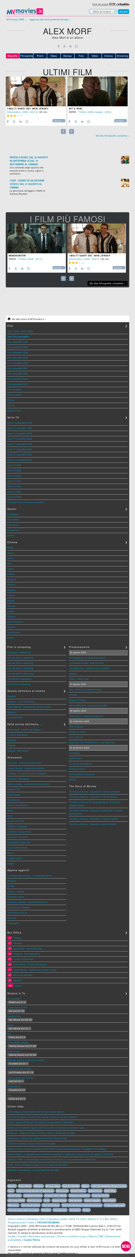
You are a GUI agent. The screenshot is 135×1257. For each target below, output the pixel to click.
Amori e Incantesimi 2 (17, 805)
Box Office (110, 1219)
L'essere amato (14, 858)
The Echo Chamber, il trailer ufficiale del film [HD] (31, 1143)
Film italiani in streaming (19, 678)
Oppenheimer (95, 1190)
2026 (16, 331)
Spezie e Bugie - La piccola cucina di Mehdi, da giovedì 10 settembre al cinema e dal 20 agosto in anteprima (60, 1154)
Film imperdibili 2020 (17, 373)
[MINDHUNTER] (36, 238)
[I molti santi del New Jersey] (36, 91)
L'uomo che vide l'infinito (19, 1068)
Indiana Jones (59, 1200)
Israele (99, 112)
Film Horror (12, 524)
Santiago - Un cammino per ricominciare (27, 773)
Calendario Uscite (57, 1219)
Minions (12, 1186)
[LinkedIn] (70, 46)
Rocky (86, 1210)
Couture (73, 673)
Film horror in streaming (19, 684)
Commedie (12, 514)
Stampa (67, 55)
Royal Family (14, 1195)
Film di (10, 400)
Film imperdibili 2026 (17, 341)
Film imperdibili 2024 (17, 352)
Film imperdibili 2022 (17, 363)
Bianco (10, 852)
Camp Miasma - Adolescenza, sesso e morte (29, 706)
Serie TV (74, 1219)
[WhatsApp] (76, 46)
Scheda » (59, 120)
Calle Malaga (13, 794)
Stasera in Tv (95, 1219)
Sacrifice (11, 740)
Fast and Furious (51, 1205)
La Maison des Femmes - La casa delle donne (29, 875)
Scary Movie (25, 1186)
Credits (12, 1236)
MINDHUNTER (17, 255)
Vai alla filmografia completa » (112, 135)
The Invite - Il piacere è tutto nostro (24, 762)
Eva (9, 1033)
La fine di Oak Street (17, 734)
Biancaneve (62, 1190)
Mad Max (46, 1210)
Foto (81, 55)
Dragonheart (13, 1051)
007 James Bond (16, 1200)
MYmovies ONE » (16, 19)
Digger (10, 863)
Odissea (18, 943)
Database (32, 1219)
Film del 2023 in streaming (20, 668)
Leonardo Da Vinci (33, 1195)
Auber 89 (11, 917)
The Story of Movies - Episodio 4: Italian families (92, 824)
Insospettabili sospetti (18, 1042)
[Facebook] (58, 46)
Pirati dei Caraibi (100, 1195)
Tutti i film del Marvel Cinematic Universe (81, 1205)
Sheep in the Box (77, 700)
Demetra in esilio (15, 896)
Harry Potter (109, 1200)
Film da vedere (14, 389)
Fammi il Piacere (77, 768)
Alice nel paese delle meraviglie (23, 1210)
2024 (30, 331)
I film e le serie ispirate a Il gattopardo (35, 1190)
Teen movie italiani (30, 1205)
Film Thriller (13, 519)
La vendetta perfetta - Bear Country (86, 663)
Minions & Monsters (23, 975)
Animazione (13, 530)
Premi (40, 55)
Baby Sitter (110, 1190)
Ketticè (72, 779)
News (54, 55)
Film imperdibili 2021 (17, 368)
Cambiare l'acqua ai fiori (19, 831)
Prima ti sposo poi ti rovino (20, 1077)
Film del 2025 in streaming (20, 657)
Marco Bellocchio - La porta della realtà (88, 705)
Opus (11, 1190)
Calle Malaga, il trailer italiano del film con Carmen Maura (35, 1111)
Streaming (122, 55)
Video (95, 55)
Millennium (13, 1205)
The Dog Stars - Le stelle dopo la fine (87, 657)
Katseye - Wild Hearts (17, 750)
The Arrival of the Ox (17, 912)
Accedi (123, 11)
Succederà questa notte (18, 842)
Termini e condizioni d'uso (71, 1236)
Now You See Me (71, 1186)
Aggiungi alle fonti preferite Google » (50, 19)
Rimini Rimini (14, 1086)
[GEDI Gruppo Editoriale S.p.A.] (112, 4)
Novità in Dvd (14, 410)
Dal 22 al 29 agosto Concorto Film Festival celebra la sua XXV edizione (42, 1117)
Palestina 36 (13, 799)
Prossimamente (16, 1222)
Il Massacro (13, 923)
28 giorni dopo (53, 1186)
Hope (10, 810)
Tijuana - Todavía (15, 891)
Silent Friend (75, 758)
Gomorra (38, 1186)
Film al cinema (14, 394)
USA (25, 112)
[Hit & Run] (98, 91)
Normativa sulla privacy (42, 1236)
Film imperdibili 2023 (17, 357)
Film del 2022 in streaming (20, 673)
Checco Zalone (78, 1190)
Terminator (75, 1210)
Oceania (11, 696)
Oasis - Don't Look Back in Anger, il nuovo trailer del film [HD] (37, 1164)
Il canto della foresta (17, 847)
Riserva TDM (96, 1236)
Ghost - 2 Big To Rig (79, 678)
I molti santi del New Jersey (28, 108)
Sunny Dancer (76, 737)
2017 (38, 259)
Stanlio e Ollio (14, 1016)
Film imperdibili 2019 (17, 378)
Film (42, 1219)
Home (11, 1219)
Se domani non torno (17, 837)
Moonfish (11, 880)
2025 (23, 331)
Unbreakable (75, 1200)
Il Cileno (73, 694)
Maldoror (11, 712)
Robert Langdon (92, 1200)
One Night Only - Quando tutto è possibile (89, 668)
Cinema (108, 55)
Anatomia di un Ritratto (18, 907)
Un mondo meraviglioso (80, 763)
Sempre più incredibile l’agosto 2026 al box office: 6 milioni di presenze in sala (45, 1127)
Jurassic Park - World (55, 1195)
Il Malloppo (74, 753)
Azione (10, 535)
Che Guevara (60, 1210)
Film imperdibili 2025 (17, 347)
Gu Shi (10, 886)
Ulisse (10, 1025)
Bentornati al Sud (15, 821)
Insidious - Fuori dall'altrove (20, 701)
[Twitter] (64, 46)
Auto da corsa (34, 1200)
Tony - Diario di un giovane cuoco (85, 689)
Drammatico (14, 112)
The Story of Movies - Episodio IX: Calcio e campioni (94, 791)
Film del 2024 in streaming (20, 663)
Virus (46, 1200)
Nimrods (11, 745)
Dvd (83, 1219)
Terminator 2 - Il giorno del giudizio (86, 716)
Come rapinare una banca (82, 774)
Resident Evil (13, 789)
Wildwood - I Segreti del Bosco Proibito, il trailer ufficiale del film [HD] (41, 1133)
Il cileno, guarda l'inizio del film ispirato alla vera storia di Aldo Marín (40, 1122)
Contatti (22, 1236)
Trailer (31, 1222)
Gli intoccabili (14, 998)
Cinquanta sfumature (79, 1195)
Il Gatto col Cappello (17, 826)
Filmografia (26, 55)
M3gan (85, 1186)
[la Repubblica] (123, 4)
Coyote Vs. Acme (77, 731)
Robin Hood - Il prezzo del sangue (24, 729)
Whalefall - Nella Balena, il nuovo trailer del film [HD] (33, 1170)
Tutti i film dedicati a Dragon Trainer (109, 1186)
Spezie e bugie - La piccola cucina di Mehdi (28, 784)
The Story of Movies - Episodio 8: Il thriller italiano (93, 796)
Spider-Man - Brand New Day (28, 948)
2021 (33, 112)
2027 (9, 331)
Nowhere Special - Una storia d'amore (25, 1060)
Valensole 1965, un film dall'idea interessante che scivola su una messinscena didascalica (51, 1159)
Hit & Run (75, 108)
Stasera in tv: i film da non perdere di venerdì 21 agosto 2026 (37, 1138)
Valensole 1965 (15, 717)
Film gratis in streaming (18, 652)
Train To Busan (76, 726)
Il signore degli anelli (114, 1205)
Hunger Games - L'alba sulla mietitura (25, 768)
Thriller (82, 112)
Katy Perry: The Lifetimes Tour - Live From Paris (92, 742)
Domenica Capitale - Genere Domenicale (27, 902)
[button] (126, 1246)
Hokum (18, 985)
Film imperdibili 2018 (17, 384)
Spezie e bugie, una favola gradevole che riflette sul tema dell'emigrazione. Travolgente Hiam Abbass (56, 1148)
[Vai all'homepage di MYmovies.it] (25, 14)
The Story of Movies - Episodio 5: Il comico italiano (93, 818)
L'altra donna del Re (17, 1007)
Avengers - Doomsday (18, 778)
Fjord (10, 815)
